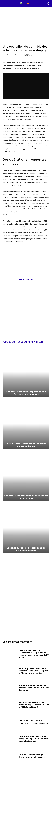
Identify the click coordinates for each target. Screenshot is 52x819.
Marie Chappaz (16, 55)
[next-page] (8, 558)
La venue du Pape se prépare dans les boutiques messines (26, 549)
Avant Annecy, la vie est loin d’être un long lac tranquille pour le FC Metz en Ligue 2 (34, 704)
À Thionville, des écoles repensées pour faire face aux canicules (26, 392)
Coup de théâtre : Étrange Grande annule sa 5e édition (32, 756)
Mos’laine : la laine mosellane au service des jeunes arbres (26, 496)
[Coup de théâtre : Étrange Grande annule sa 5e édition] (10, 755)
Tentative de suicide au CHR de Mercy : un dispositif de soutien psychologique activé (33, 738)
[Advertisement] (26, 314)
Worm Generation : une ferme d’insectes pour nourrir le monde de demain (34, 687)
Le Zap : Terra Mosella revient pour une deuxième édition (26, 444)
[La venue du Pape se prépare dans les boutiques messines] (26, 527)
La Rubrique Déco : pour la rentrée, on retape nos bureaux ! (33, 722)
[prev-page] (4, 558)
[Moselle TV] (26, 3)
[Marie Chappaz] (5, 55)
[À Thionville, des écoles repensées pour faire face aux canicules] (26, 371)
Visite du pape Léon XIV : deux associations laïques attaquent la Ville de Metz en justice (33, 670)
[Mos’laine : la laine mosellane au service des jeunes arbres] (26, 475)
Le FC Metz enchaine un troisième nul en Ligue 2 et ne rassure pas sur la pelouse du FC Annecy (34, 653)
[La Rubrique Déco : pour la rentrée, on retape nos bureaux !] (10, 721)
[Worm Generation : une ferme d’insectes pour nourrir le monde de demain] (10, 687)
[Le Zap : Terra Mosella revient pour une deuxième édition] (26, 423)
